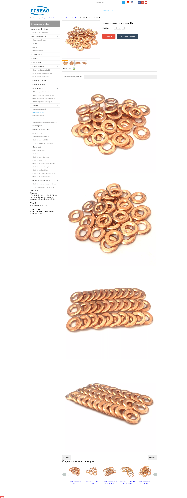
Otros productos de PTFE (41, 137)
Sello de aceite (36, 147)
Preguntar (109, 36)
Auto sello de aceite (39, 150)
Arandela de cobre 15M (74, 483)
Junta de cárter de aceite (39, 80)
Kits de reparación (37, 88)
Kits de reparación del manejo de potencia (46, 98)
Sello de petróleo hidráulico (41, 176)
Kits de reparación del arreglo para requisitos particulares (46, 95)
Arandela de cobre (38, 112)
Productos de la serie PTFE (40, 130)
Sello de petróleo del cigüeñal (42, 167)
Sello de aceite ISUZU (40, 160)
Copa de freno (36, 62)
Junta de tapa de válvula (39, 29)
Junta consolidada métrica (41, 76)
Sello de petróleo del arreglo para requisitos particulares (46, 163)
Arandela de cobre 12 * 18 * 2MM (127, 483)
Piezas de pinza (36, 126)
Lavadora (34, 105)
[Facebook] (139, 2)
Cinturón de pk (36, 54)
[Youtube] (146, 2)
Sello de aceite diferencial (41, 157)
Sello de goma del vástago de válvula (44, 184)
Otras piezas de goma (38, 36)
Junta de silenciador (38, 84)
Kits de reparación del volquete (42, 102)
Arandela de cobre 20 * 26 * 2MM (92, 483)
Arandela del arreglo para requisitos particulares (46, 122)
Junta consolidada (37, 66)
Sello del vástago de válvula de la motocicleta (46, 187)
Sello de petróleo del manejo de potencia (45, 173)
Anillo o (34, 44)
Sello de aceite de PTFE (40, 140)
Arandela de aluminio (39, 109)
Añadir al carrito (129, 36)
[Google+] (142, 2)
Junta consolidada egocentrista (42, 73)
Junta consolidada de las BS (41, 70)
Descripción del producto (73, 77)
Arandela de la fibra (39, 119)
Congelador (35, 58)
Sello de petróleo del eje (40, 170)
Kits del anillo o (38, 50)
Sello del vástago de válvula (41, 180)
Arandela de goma (38, 115)
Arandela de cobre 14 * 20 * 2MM (144, 483)
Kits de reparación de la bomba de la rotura (46, 92)
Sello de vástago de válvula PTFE (43, 143)
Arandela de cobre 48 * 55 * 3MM (109, 483)
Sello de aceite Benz (39, 154)
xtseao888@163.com (40, 2)
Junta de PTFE (37, 133)
